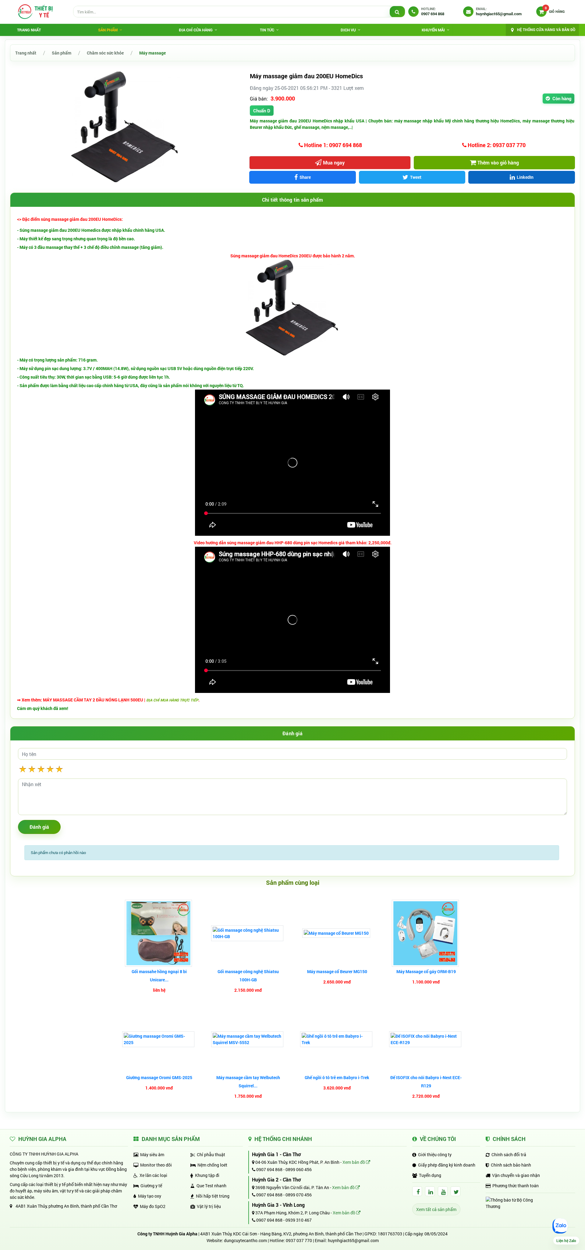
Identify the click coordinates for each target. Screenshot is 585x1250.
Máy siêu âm (152, 1154)
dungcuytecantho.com (245, 1240)
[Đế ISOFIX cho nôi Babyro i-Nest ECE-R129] (426, 1039)
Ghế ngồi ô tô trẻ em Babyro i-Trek (337, 1077)
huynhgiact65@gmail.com (353, 1240)
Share (305, 177)
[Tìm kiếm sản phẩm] (397, 12)
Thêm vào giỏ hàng (498, 162)
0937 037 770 (299, 1240)
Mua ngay (334, 162)
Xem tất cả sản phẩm (436, 1209)
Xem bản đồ (354, 1162)
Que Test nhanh (211, 1185)
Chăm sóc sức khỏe (105, 53)
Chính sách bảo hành (511, 1165)
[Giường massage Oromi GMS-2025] (159, 1039)
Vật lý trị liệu (209, 1206)
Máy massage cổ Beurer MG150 (337, 971)
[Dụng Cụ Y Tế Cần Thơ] (35, 11)
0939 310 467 (298, 1220)
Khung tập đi (207, 1175)
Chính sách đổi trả (508, 1154)
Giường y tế (151, 1185)
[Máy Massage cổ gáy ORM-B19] (426, 933)
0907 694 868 (268, 1169)
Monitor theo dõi (156, 1165)
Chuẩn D (261, 111)
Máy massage (152, 53)
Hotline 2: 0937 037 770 (496, 145)
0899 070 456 (298, 1195)
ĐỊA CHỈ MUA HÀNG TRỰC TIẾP (172, 699)
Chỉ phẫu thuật (211, 1154)
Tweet (415, 177)
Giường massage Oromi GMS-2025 (159, 1077)
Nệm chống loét (212, 1165)
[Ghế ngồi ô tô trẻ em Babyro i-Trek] (337, 1039)
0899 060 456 (298, 1169)
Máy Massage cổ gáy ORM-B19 (426, 971)
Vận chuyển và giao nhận (516, 1175)
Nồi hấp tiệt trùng (212, 1196)
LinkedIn (525, 177)
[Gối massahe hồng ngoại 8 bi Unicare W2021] (159, 933)
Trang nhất (29, 30)
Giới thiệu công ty (435, 1154)
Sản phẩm (61, 53)
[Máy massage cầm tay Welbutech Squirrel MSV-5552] (248, 1039)
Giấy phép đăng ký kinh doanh (446, 1165)
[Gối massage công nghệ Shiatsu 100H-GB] (248, 933)
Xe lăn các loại (153, 1175)
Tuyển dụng (430, 1175)
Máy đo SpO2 (152, 1206)
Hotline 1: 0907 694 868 (332, 145)
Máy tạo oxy (149, 1196)
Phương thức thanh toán (515, 1185)
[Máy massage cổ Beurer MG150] (337, 933)
